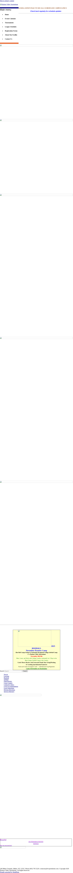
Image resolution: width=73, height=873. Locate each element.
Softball (6, 679)
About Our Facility (11, 35)
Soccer (6, 674)
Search (2, 671)
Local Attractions (9, 688)
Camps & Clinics (9, 685)
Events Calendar (10, 18)
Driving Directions (9, 690)
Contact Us (8, 39)
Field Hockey (8, 681)
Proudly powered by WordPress (9, 872)
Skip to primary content (7, 1)
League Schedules (10, 27)
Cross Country (8, 683)
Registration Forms (11, 31)
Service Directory (9, 691)
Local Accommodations (11, 686)
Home (7, 14)
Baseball (6, 678)
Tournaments (9, 22)
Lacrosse (6, 676)
